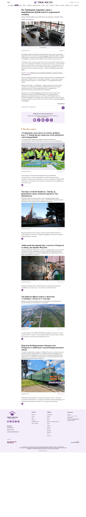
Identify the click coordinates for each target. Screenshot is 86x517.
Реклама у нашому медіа (72, 416)
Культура (62, 5)
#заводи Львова (25, 106)
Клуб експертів (35, 423)
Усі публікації (11, 5)
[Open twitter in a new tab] (51, 120)
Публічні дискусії (35, 421)
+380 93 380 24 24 (10, 427)
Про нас (69, 414)
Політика (76, 5)
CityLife (16, 5)
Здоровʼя (52, 5)
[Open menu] (78, 2)
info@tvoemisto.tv (10, 429)
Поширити (61, 50)
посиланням (26, 100)
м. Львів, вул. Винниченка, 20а (13, 431)
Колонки (33, 419)
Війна (20, 5)
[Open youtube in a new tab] (43, 120)
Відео (33, 418)
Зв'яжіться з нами (71, 420)
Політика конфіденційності (73, 419)
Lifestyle (57, 5)
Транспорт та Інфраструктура (33, 5)
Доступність (70, 417)
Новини (33, 414)
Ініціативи (68, 5)
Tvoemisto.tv (45, 56)
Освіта (43, 5)
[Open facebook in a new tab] (34, 120)
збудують (38, 93)
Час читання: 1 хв (29, 19)
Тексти (33, 416)
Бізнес (24, 5)
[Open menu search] (75, 2)
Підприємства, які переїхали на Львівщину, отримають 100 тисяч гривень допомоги (42, 73)
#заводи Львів (32, 106)
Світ (72, 5)
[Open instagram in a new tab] (47, 120)
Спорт (47, 5)
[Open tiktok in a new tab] (38, 120)
